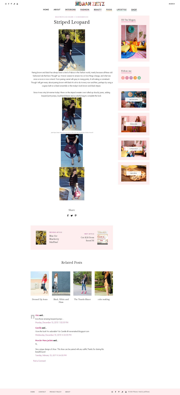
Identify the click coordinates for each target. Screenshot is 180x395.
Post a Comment (39, 361)
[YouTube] (139, 77)
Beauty (98, 9)
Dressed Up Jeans (40, 299)
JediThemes (146, 392)
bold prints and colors (64, 17)
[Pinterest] (131, 77)
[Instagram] (127, 77)
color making (104, 299)
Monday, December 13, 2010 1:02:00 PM (51, 322)
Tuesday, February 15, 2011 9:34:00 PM (51, 355)
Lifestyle (122, 9)
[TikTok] (135, 77)
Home (46, 9)
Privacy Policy (55, 392)
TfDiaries (135, 392)
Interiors (70, 9)
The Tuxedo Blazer (82, 299)
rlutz (37, 315)
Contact (42, 392)
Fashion (84, 9)
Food (109, 9)
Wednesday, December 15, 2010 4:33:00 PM (53, 335)
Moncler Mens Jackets (44, 340)
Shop (134, 9)
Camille (38, 328)
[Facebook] (123, 77)
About (57, 9)
